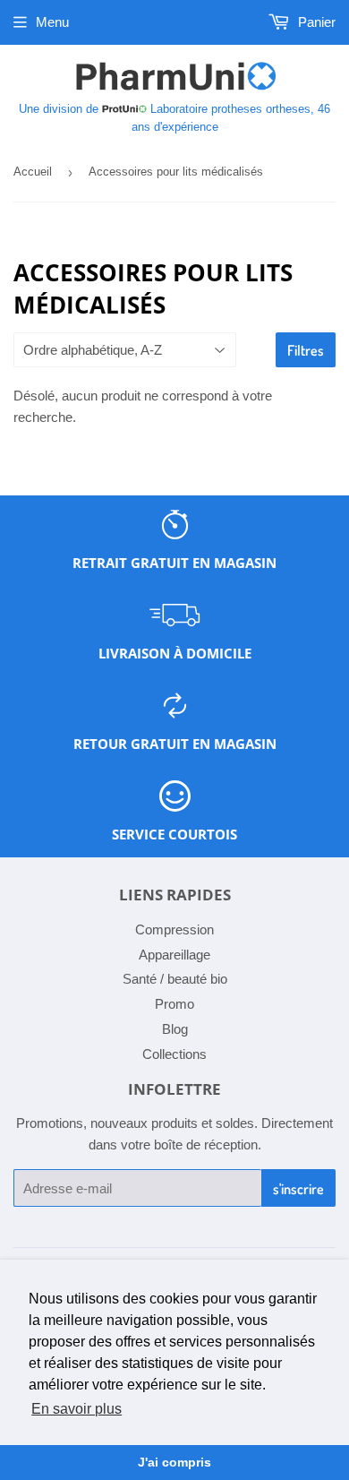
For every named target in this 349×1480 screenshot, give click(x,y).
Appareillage (174, 954)
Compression (174, 929)
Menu (52, 22)
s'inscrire (298, 1189)
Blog (175, 1029)
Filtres (305, 350)
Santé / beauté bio (175, 978)
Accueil (32, 171)
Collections (174, 1054)
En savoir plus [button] (76, 1408)
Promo (174, 1003)
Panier (315, 22)
